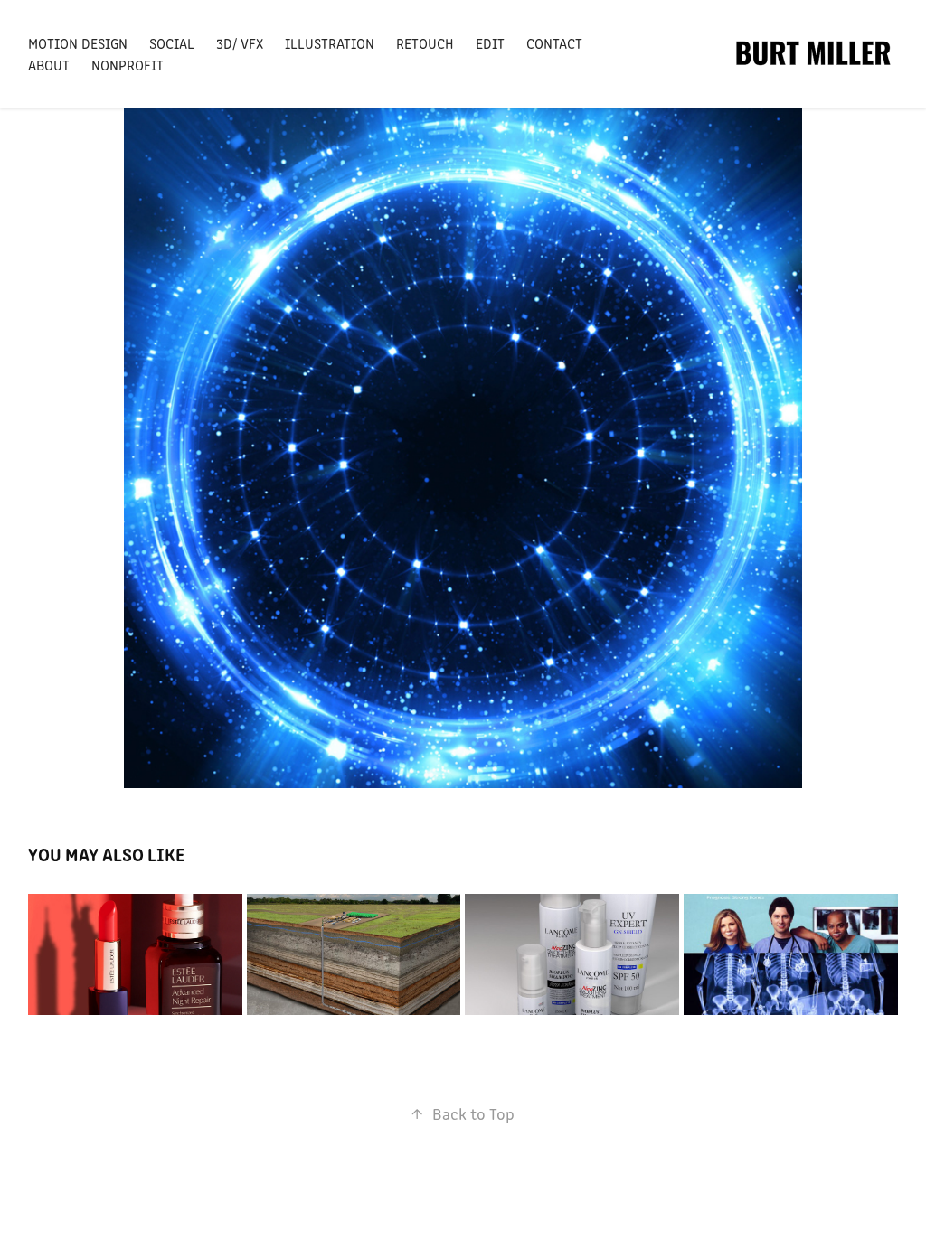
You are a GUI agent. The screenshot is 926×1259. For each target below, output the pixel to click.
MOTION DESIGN (78, 42)
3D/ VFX (239, 42)
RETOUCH (425, 42)
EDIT (490, 42)
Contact (554, 42)
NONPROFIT (127, 64)
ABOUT (49, 64)
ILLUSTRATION (329, 42)
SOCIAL (171, 42)
